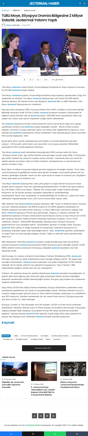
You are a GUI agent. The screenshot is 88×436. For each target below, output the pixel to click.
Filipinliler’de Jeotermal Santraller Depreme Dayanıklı (13, 385)
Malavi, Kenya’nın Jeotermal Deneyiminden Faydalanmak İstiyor (72, 385)
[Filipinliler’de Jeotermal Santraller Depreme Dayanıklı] (15, 369)
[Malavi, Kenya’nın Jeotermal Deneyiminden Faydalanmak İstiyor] (73, 369)
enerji (16, 336)
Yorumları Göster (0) (43, 348)
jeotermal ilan (8, 339)
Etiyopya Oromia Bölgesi (29, 336)
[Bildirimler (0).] (84, 3)
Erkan (8, 25)
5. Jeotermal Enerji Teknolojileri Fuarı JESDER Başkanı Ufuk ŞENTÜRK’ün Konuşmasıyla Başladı (43, 391)
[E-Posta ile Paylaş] (77, 433)
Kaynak (8, 322)
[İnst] (40, 415)
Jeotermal (16, 87)
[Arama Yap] (80, 3)
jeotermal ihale (76, 336)
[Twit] (47, 415)
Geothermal (45, 336)
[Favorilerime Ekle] (25, 80)
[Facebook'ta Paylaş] (11, 433)
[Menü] (3, 3)
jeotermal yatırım (37, 339)
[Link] (53, 415)
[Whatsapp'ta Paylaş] (55, 433)
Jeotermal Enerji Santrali (60, 336)
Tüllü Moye (56, 339)
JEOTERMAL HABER (44, 3)
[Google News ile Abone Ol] (58, 80)
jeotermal (16, 90)
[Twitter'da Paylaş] (33, 433)
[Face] (34, 415)
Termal (48, 339)
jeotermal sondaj (22, 339)
